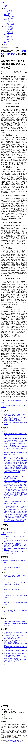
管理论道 (9, 11)
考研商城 (6, 34)
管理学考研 (10, 28)
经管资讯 (6, 8)
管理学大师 (7, 621)
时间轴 (5, 44)
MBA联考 (9, 29)
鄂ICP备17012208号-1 (16, 742)
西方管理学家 (10, 18)
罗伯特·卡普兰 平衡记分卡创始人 (13, 420)
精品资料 (9, 38)
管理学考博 (10, 31)
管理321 (6, 6)
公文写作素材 (10, 24)
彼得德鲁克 (8, 623)
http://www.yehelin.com (13, 740)
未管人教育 (10, 39)
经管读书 (9, 13)
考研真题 (9, 36)
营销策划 (6, 20)
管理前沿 (9, 10)
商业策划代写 (10, 23)
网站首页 (6, 5)
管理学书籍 (13, 621)
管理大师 (6, 15)
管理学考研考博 (8, 26)
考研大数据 (10, 33)
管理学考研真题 (21, 623)
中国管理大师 (10, 16)
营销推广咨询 (10, 21)
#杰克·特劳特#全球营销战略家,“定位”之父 (15, 635)
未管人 (2, 2)
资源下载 (6, 42)
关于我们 (6, 41)
